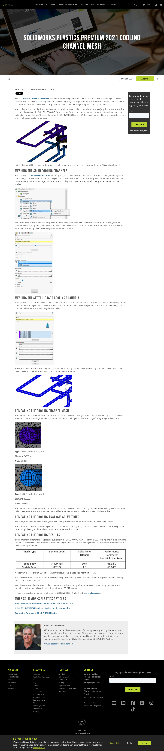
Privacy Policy (39, 747)
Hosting (61, 683)
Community (37, 691)
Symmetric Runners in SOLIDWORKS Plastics (36, 613)
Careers (36, 688)
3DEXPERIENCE (13, 677)
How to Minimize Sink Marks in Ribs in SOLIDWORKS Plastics (44, 603)
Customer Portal (39, 697)
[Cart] (160, 4)
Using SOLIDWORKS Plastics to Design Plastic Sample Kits (42, 608)
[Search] (135, 4)
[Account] (156, 4)
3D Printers (12, 680)
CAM (9, 685)
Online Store (37, 709)
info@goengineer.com (92, 683)
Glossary (36, 703)
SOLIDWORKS (13, 674)
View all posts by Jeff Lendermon (58, 643)
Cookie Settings (116, 743)
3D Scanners (12, 683)
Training (36, 711)
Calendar (36, 685)
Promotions (12, 688)
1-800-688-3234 (96, 677)
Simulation (62, 691)
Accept (144, 743)
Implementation (64, 685)
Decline (130, 743)
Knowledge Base (39, 706)
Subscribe (145, 78)
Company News (38, 694)
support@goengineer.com (93, 697)
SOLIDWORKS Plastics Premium (34, 98)
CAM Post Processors (66, 680)
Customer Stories (39, 700)
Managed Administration (67, 688)
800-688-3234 (127, 78)
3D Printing (62, 674)
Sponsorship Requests (92, 706)
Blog (34, 683)
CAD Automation (64, 677)
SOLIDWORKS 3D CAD (39, 175)
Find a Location (90, 703)
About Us (36, 674)
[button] (147, 4)
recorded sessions (91, 593)
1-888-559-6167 (96, 691)
